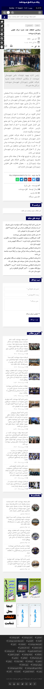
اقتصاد (39, 641)
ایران (14, 644)
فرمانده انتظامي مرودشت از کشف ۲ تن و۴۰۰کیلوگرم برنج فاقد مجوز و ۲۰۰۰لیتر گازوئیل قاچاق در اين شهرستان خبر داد (22, 268)
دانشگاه (39, 654)
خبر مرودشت (10, 651)
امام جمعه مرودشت (35, 644)
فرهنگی (25, 658)
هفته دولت (19, 661)
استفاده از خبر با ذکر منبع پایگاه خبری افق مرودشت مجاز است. (24, 679)
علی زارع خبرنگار (36, 658)
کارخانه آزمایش (29, 671)
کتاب (10, 671)
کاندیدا (18, 671)
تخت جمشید (37, 648)
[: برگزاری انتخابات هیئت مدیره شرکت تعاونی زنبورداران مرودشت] (5, 46)
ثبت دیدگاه (34, 319)
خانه (37, 25)
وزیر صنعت (24, 665)
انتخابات (22, 644)
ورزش (9, 661)
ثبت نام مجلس (24, 648)
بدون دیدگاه (33, 196)
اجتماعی (29, 25)
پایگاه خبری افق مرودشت (34, 668)
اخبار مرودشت (28, 637)
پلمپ (39, 671)
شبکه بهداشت (28, 654)
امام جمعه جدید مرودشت (15, 641)
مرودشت (30, 661)
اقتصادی (30, 641)
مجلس (16, 658)
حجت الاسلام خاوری (35, 651)
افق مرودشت (23, 189)
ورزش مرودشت (37, 665)
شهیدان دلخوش (14, 654)
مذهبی (39, 661)
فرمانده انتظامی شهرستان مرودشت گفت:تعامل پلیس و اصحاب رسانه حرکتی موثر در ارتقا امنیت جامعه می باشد (22, 251)
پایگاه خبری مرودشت (16, 668)
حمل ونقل (22, 651)
